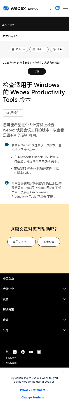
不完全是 (49, 242)
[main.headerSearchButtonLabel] (49, 7)
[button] (57, 8)
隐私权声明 (11, 363)
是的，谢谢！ (21, 242)
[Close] (63, 373)
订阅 (36, 71)
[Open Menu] (65, 8)
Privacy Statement (32, 389)
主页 (4, 24)
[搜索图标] (49, 8)
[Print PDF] (24, 71)
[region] (34, 386)
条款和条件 (11, 358)
